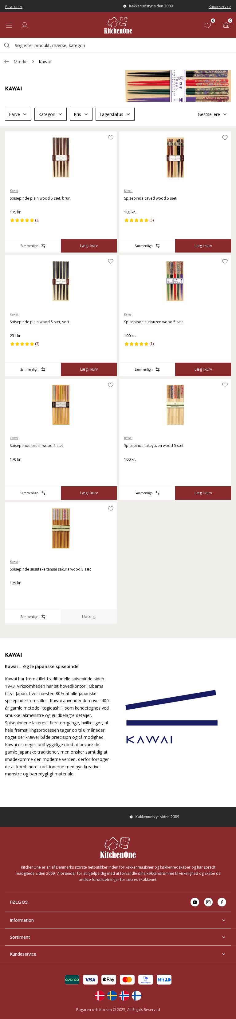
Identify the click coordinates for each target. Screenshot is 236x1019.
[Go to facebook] (222, 902)
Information (22, 920)
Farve (14, 114)
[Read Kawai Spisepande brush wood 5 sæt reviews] (16, 469)
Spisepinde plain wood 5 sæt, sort (39, 321)
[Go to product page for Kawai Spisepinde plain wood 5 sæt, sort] (61, 281)
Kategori (46, 114)
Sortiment (20, 937)
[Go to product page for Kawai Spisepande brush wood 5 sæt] (61, 405)
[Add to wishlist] (110, 137)
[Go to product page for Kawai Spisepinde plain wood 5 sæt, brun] (61, 157)
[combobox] (118, 45)
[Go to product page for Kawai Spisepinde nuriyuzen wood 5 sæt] (175, 281)
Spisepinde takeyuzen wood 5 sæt (153, 445)
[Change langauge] (99, 996)
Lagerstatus (111, 114)
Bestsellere (209, 114)
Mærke (21, 62)
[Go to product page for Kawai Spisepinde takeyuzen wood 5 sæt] (175, 405)
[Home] (118, 25)
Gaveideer (13, 6)
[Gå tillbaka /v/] (7, 61)
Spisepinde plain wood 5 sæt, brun (40, 198)
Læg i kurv (89, 245)
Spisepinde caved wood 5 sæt (150, 198)
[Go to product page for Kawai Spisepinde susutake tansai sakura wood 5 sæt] (61, 528)
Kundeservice (220, 6)
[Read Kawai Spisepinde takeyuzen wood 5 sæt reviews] (131, 469)
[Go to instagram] (208, 902)
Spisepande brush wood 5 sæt (36, 445)
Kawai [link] (45, 62)
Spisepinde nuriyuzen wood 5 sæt (153, 321)
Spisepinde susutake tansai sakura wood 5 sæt (50, 569)
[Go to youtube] (195, 902)
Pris (77, 114)
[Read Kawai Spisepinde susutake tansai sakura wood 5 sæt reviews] (16, 593)
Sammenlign (29, 246)
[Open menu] (9, 25)
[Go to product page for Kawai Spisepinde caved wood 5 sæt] (175, 157)
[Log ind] (24, 25)
